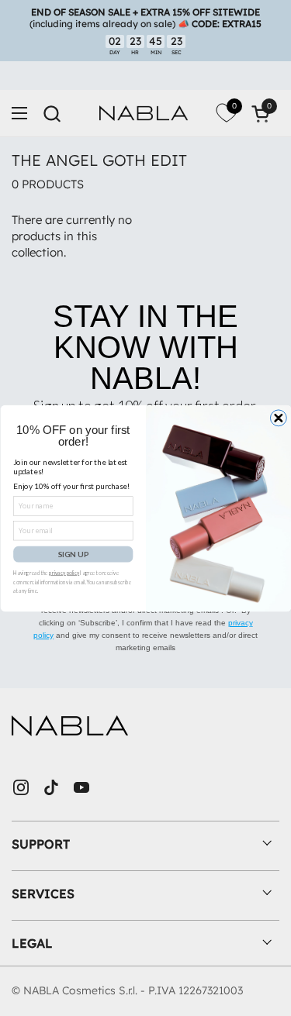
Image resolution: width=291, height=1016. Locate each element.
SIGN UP (72, 553)
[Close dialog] (278, 417)
